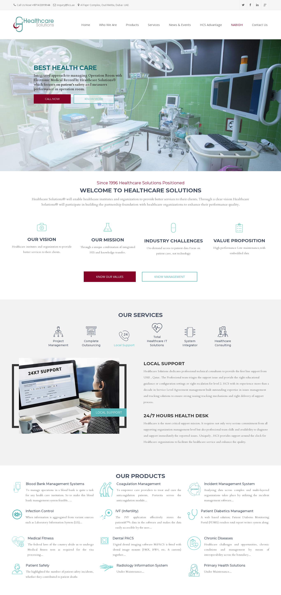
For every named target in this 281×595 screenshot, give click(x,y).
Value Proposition (239, 240)
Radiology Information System (142, 565)
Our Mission (107, 240)
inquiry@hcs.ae (66, 5)
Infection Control (40, 511)
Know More (94, 99)
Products (132, 25)
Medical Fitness (41, 538)
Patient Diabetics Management (227, 511)
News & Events (180, 25)
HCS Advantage (211, 25)
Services (154, 25)
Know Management (169, 277)
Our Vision (41, 239)
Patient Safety (37, 565)
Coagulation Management (138, 484)
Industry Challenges (173, 241)
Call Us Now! (33, 5)
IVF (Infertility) (126, 511)
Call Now (52, 99)
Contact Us (260, 25)
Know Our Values (109, 277)
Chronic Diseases (218, 538)
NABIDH (237, 25)
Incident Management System (229, 484)
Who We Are (108, 25)
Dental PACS (123, 538)
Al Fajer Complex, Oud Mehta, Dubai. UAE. (104, 5)
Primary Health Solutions (224, 565)
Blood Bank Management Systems (55, 484)
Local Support (109, 412)
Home (85, 25)
